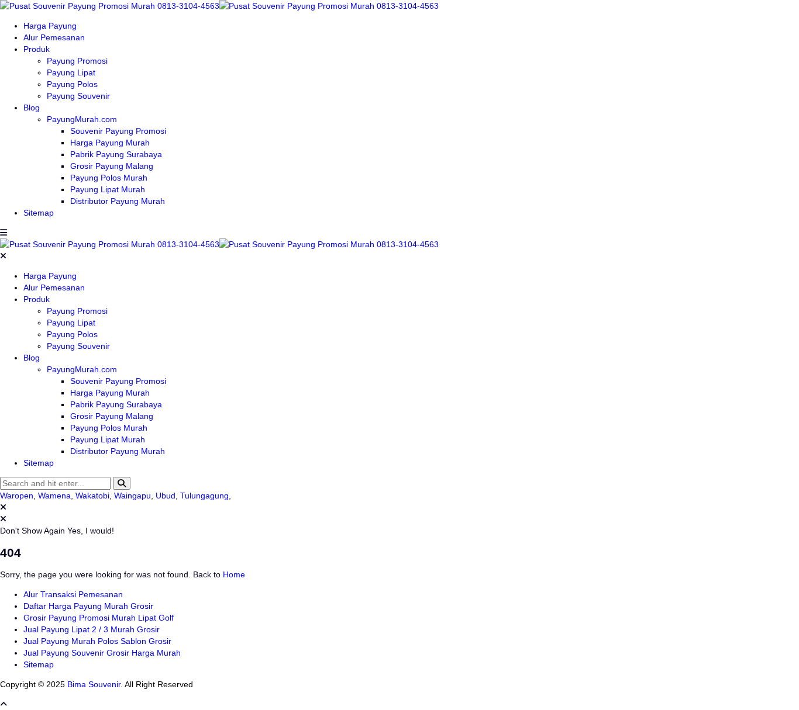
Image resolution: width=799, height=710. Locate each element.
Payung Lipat (71, 72)
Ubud (165, 495)
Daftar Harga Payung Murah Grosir (88, 606)
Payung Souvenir (78, 96)
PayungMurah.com (82, 119)
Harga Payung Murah (110, 142)
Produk (36, 49)
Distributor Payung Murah (117, 201)
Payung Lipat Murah (107, 189)
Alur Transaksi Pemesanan (73, 594)
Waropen (16, 495)
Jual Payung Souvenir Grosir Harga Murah (102, 652)
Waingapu (132, 495)
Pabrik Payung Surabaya (116, 154)
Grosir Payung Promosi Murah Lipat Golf (98, 617)
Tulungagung (204, 495)
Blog (31, 107)
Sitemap (38, 212)
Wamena (54, 495)
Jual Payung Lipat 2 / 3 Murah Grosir (91, 629)
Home (234, 574)
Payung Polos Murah (108, 177)
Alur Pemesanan (54, 37)
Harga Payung (50, 25)
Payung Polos (72, 84)
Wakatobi (92, 495)
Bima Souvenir (93, 684)
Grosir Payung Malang (111, 166)
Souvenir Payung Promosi (118, 131)
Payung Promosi (77, 60)
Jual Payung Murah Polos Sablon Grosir (97, 641)
